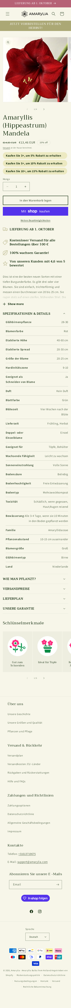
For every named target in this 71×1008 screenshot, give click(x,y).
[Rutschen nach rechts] (44, 109)
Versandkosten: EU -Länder (24, 764)
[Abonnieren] (57, 884)
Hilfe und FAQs (16, 781)
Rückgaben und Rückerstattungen (28, 772)
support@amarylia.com (32, 862)
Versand (6, 147)
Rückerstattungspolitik (28, 975)
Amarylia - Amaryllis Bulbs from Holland (31, 970)
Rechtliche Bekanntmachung (37, 986)
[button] (7, 14)
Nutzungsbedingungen (25, 981)
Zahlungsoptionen (19, 805)
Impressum (14, 831)
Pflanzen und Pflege (20, 731)
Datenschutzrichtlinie (21, 814)
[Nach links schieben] (27, 109)
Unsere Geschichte (19, 714)
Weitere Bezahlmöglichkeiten (36, 220)
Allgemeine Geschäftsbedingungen (29, 822)
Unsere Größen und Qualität (25, 722)
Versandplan (15, 755)
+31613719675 (27, 854)
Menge (6, 179)
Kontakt (44, 981)
